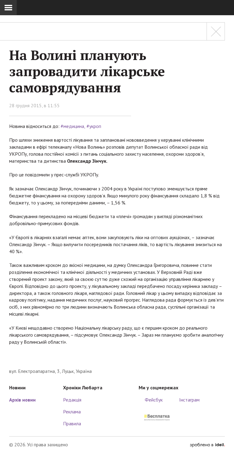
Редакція (72, 400)
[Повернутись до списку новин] (216, 31)
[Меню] (8, 7)
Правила (72, 423)
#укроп (94, 126)
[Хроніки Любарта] (117, 358)
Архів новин (22, 400)
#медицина (72, 126)
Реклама (72, 412)
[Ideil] (207, 444)
